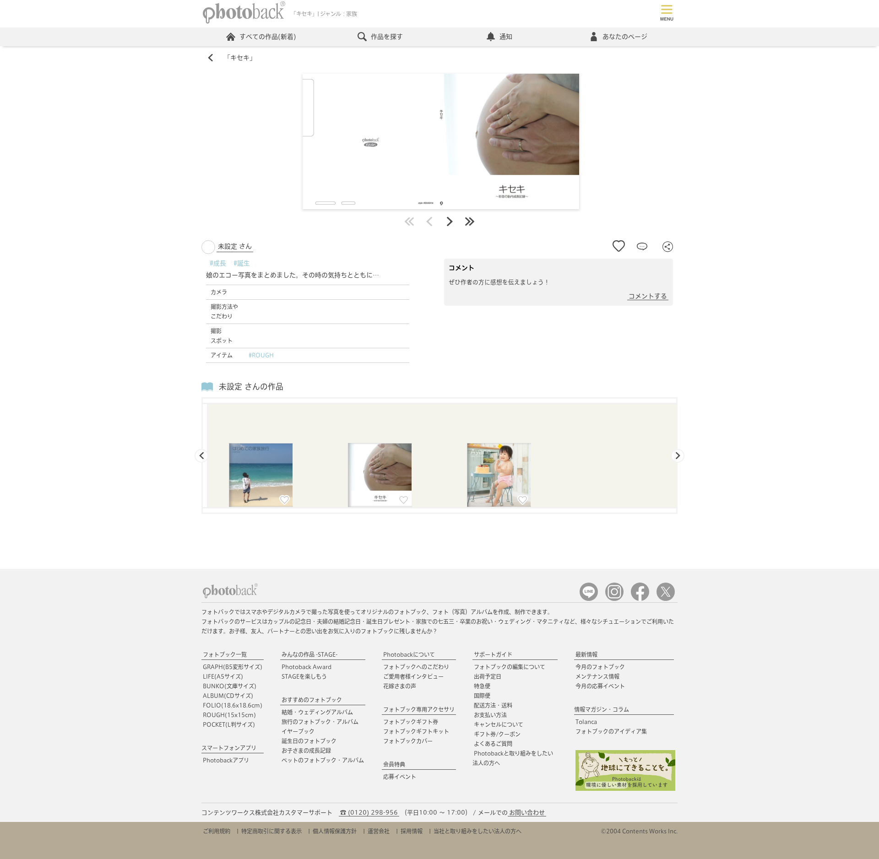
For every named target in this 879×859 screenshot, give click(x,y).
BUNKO (229, 686)
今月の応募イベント (600, 686)
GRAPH (232, 667)
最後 (469, 221)
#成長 (218, 263)
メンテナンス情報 (597, 676)
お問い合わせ (527, 813)
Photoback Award (306, 667)
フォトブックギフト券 (410, 721)
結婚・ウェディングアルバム (317, 712)
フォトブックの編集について (509, 667)
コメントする (648, 296)
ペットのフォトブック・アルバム (323, 760)
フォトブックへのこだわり (416, 667)
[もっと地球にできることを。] (625, 789)
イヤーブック (298, 731)
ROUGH (229, 715)
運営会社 (379, 831)
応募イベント (399, 776)
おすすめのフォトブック (312, 699)
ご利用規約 (216, 831)
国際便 (482, 695)
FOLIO (232, 705)
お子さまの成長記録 (306, 750)
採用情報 (412, 831)
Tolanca (586, 721)
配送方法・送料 (493, 705)
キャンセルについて (498, 724)
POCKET (229, 724)
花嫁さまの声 (399, 686)
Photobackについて (409, 654)
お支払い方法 (490, 715)
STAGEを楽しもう (304, 676)
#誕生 (241, 263)
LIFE (223, 676)
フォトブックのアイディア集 (611, 731)
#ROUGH (261, 355)
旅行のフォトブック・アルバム (320, 721)
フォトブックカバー (408, 741)
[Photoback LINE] (588, 598)
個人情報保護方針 (335, 831)
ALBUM (228, 695)
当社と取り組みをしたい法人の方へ (477, 831)
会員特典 (394, 764)
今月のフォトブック (600, 667)
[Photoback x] (665, 598)
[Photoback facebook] (640, 598)
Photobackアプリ (226, 760)
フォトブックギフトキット (416, 731)
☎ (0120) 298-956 (369, 813)
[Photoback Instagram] (614, 598)
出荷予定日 (487, 676)
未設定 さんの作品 (251, 386)
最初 (409, 221)
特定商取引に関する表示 (271, 831)
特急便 (482, 686)
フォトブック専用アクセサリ (419, 709)
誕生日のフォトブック (309, 741)
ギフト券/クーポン (497, 734)
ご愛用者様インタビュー (413, 676)
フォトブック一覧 (225, 654)
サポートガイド (493, 654)
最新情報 (586, 654)
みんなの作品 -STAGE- (309, 654)
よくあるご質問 (493, 743)
